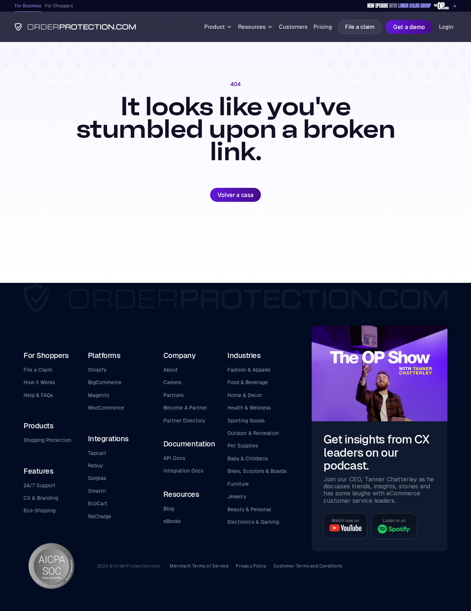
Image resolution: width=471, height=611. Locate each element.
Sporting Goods (246, 421)
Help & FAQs (38, 395)
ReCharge (99, 516)
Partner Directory (184, 421)
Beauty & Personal (249, 509)
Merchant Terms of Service (199, 566)
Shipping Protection (47, 440)
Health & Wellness (249, 408)
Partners (173, 395)
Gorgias (97, 478)
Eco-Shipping (40, 510)
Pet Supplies (242, 446)
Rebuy (95, 465)
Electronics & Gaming (253, 522)
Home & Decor (244, 395)
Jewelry (236, 496)
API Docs (174, 458)
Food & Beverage (247, 382)
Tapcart (97, 453)
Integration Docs (183, 471)
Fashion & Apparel (248, 370)
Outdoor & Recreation (253, 433)
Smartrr (97, 491)
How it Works (39, 382)
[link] (411, 6)
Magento (98, 395)
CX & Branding (41, 498)
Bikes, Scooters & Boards (257, 471)
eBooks (172, 521)
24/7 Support (40, 485)
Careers (172, 382)
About (170, 370)
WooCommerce (106, 408)
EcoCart (97, 503)
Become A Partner (185, 408)
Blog (168, 509)
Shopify (97, 370)
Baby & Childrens (247, 458)
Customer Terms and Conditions (307, 566)
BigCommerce (104, 382)
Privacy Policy (251, 566)
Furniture (238, 484)
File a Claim (38, 370)
